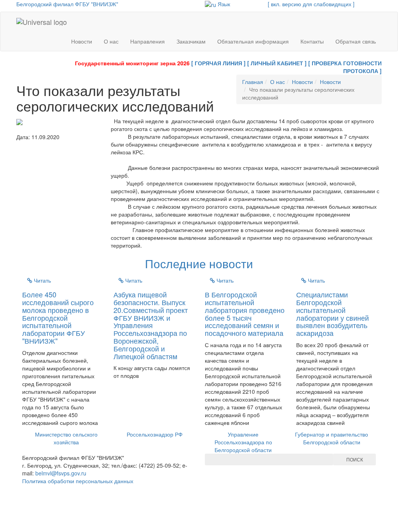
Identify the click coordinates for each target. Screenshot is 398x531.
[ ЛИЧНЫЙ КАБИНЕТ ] (277, 63)
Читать (41, 280)
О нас (111, 41)
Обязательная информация (253, 41)
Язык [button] (223, 4)
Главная (252, 82)
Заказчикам (191, 41)
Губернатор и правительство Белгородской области (331, 438)
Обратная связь (355, 41)
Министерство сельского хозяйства (66, 438)
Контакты (312, 41)
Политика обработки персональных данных (77, 481)
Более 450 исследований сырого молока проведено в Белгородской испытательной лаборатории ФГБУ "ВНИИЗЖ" (58, 317)
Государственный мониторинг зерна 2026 (132, 63)
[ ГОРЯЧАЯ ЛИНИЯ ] (218, 63)
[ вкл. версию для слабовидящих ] (311, 4)
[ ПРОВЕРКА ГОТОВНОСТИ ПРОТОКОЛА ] (345, 67)
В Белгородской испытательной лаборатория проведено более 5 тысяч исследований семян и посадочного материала (245, 313)
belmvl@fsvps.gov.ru (60, 473)
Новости (81, 41)
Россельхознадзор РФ (155, 434)
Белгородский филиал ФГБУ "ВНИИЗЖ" (67, 4)
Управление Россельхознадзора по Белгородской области (243, 442)
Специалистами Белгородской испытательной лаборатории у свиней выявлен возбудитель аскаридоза (332, 313)
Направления (147, 41)
